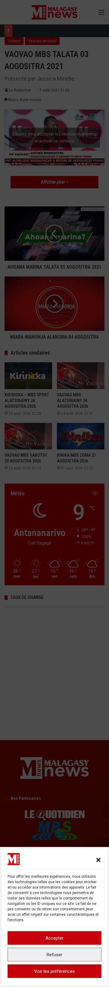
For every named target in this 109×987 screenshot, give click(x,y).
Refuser (54, 954)
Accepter (54, 938)
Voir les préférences (54, 971)
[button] (98, 860)
